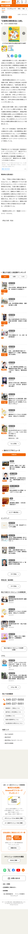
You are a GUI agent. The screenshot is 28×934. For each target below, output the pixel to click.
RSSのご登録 (13, 860)
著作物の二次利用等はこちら (13, 712)
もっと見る (14, 443)
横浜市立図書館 (9, 743)
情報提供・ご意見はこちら (13, 708)
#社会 (11, 220)
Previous (4, 33)
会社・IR (18, 2)
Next (23, 33)
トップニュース (11, 8)
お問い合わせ (15, 878)
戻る (3, 12)
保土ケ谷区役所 (9, 734)
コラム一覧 (14, 687)
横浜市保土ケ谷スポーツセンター (14, 740)
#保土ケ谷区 (5, 220)
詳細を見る (14, 848)
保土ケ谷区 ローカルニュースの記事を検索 (13, 649)
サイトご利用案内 (20, 894)
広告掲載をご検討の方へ (9, 887)
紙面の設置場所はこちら (12, 719)
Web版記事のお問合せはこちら (14, 723)
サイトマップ (14, 896)
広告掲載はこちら (10, 716)
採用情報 (5, 890)
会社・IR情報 (6, 884)
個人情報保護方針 (8, 894)
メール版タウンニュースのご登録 (14, 823)
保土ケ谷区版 (5, 6)
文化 (19, 8)
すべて (3, 8)
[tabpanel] (14, 35)
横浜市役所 (8, 737)
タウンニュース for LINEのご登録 (14, 818)
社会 (24, 8)
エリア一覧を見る (13, 512)
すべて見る (14, 574)
